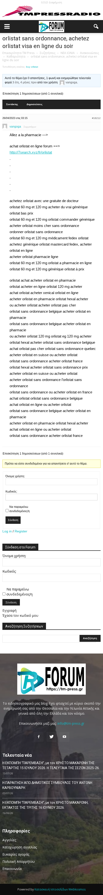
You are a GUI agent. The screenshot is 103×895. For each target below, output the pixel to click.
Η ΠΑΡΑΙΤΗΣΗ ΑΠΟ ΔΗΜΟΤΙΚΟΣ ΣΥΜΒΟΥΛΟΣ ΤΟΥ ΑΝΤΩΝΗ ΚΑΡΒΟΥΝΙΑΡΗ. (47, 785)
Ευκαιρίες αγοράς (15, 854)
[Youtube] (64, 737)
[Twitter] (51, 737)
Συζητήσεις (47, 53)
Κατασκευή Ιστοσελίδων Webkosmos (60, 889)
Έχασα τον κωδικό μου (20, 615)
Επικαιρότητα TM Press (18, 53)
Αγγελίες (9, 840)
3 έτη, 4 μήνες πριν (24, 82)
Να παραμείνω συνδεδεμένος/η (19, 509)
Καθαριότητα (16, 56)
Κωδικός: (11, 491)
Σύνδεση (13, 520)
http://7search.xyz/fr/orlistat (31, 152)
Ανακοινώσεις (89, 53)
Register (21, 531)
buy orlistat (32, 66)
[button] (96, 26)
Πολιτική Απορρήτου (18, 861)
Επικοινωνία (12, 868)
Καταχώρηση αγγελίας (19, 847)
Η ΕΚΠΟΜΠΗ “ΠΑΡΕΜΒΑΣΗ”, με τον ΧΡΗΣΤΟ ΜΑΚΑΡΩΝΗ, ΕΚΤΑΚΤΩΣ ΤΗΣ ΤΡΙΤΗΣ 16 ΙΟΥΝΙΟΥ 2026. (45, 805)
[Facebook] (38, 737)
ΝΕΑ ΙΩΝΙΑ (68, 53)
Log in (7, 531)
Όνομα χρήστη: (15, 476)
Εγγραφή (9, 610)
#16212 (96, 118)
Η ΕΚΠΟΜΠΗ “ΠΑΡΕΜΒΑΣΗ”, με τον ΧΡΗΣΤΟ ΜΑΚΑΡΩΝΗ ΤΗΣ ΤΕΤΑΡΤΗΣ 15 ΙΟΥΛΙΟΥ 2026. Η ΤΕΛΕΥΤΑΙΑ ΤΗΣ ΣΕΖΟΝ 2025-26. (51, 765)
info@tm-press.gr (70, 723)
